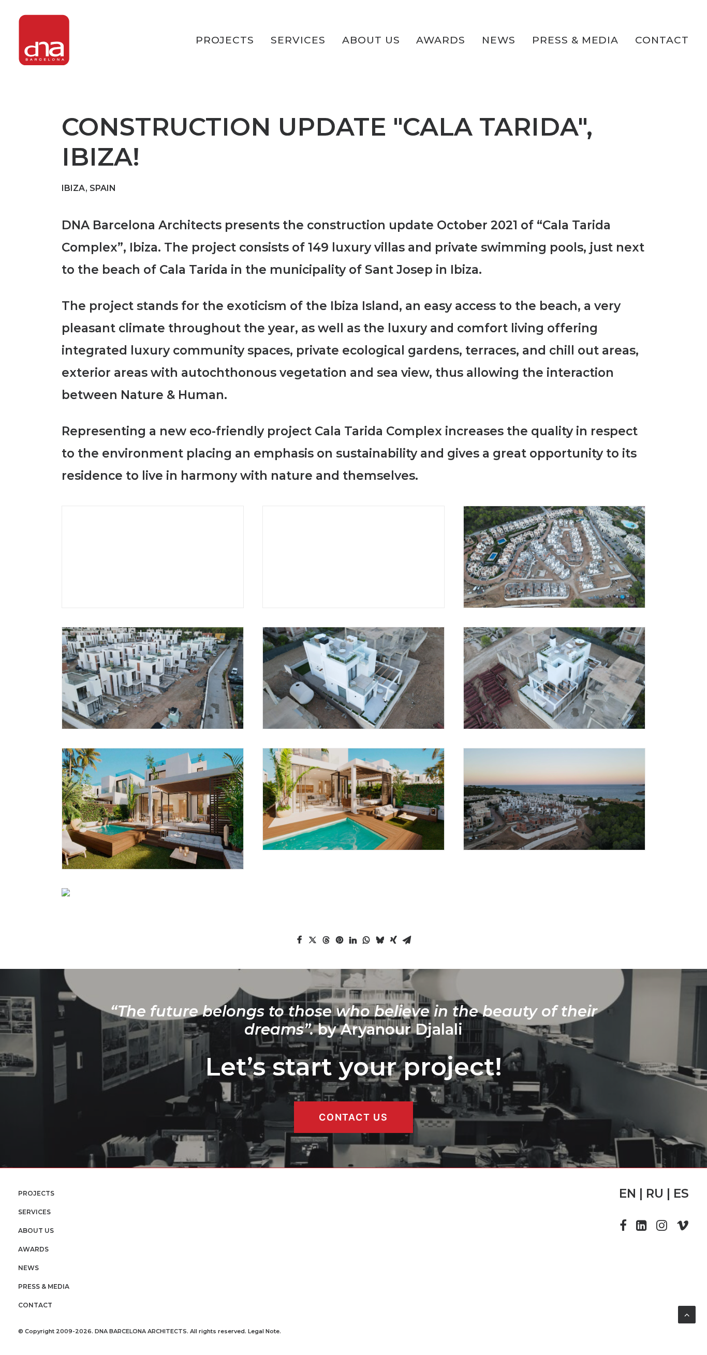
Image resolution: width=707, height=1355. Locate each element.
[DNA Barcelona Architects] (44, 40)
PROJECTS (225, 40)
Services (298, 40)
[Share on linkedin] (353, 940)
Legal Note (263, 1331)
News (498, 40)
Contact (662, 40)
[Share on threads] (326, 940)
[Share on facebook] (299, 940)
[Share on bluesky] (380, 940)
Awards (440, 40)
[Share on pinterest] (339, 940)
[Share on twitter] (312, 940)
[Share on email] (407, 940)
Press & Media (575, 40)
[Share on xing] (393, 940)
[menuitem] (229, 40)
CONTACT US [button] (353, 1117)
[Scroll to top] (687, 1314)
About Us (371, 40)
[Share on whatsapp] (366, 940)
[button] (623, 1228)
